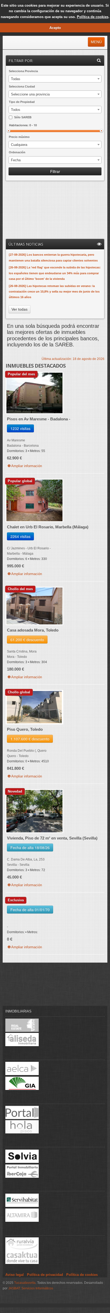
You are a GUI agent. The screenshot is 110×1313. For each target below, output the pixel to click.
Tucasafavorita (25, 1283)
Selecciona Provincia (23, 71)
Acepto (55, 28)
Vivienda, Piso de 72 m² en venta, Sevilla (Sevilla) (52, 838)
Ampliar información (26, 466)
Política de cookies (92, 17)
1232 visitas (20, 428)
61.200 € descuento (27, 639)
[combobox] (55, 78)
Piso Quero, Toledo (25, 729)
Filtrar (55, 171)
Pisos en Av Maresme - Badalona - (38, 419)
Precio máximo (19, 136)
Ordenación (17, 152)
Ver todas (19, 309)
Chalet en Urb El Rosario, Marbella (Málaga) (47, 527)
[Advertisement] (35, 210)
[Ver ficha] (34, 394)
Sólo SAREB (23, 117)
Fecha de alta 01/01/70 (30, 909)
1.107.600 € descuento (29, 738)
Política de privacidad (45, 1275)
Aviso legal (14, 1275)
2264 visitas (20, 536)
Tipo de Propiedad (22, 101)
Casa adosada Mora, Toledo (32, 630)
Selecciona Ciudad (22, 86)
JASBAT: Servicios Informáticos (30, 1288)
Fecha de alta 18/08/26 (30, 847)
